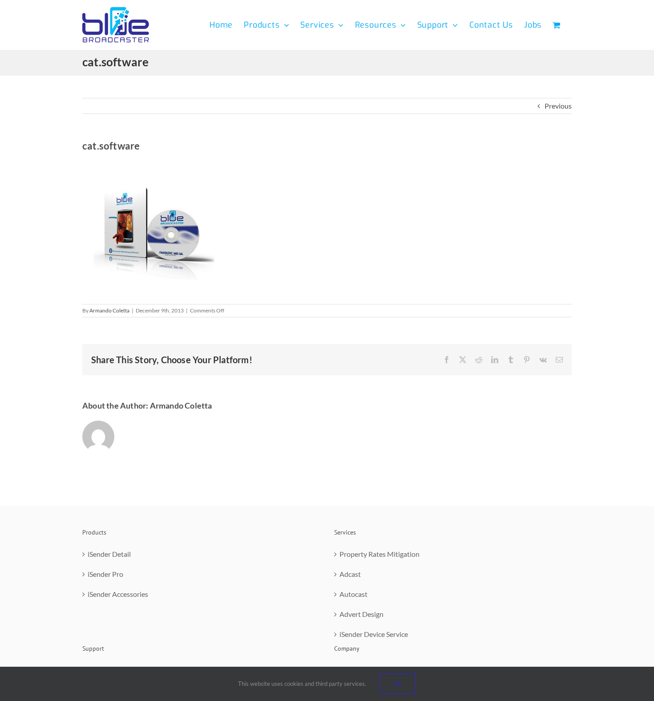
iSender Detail (109, 554)
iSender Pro (105, 574)
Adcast (350, 574)
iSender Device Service (373, 634)
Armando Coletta (109, 310)
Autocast (353, 594)
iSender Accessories (118, 594)
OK (397, 684)
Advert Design (361, 614)
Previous (558, 105)
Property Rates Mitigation (379, 554)
